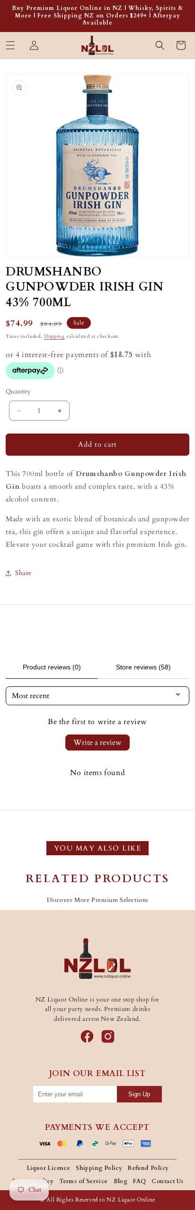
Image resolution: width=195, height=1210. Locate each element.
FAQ (139, 1181)
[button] (10, 45)
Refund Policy (148, 1168)
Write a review (97, 742)
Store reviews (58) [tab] (143, 667)
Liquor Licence (49, 1168)
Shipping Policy (99, 1168)
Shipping (54, 336)
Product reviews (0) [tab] (52, 667)
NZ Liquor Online (130, 1199)
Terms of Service (83, 1181)
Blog (121, 1181)
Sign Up (139, 1094)
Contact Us (167, 1181)
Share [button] (23, 572)
